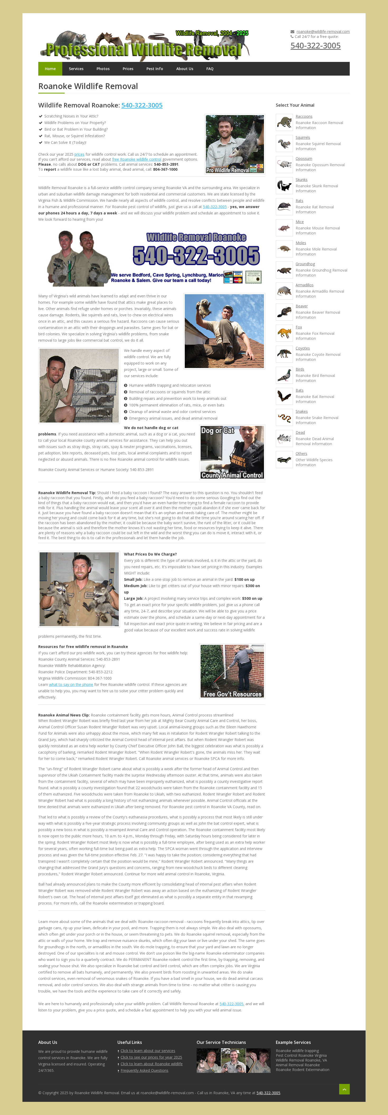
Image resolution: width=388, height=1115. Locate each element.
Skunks (301, 179)
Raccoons (304, 116)
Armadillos (305, 284)
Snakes (302, 411)
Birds (300, 369)
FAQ (210, 68)
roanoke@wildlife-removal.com (323, 31)
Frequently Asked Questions (144, 1070)
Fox (299, 327)
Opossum (304, 158)
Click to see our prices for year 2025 (151, 1057)
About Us (184, 68)
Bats (300, 390)
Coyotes (303, 348)
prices (79, 154)
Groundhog (305, 263)
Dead (300, 432)
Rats (299, 200)
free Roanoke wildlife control (136, 159)
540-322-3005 (316, 45)
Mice (300, 221)
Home (50, 68)
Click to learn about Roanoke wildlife (152, 1063)
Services (76, 68)
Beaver (302, 305)
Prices (128, 68)
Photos (103, 68)
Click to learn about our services (148, 1050)
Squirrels (303, 137)
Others (301, 453)
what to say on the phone (71, 684)
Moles (301, 242)
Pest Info (154, 68)
